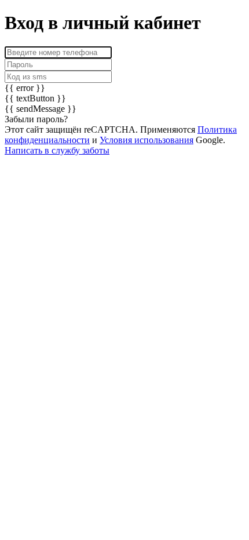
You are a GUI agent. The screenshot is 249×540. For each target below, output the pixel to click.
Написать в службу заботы (57, 150)
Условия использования (146, 140)
